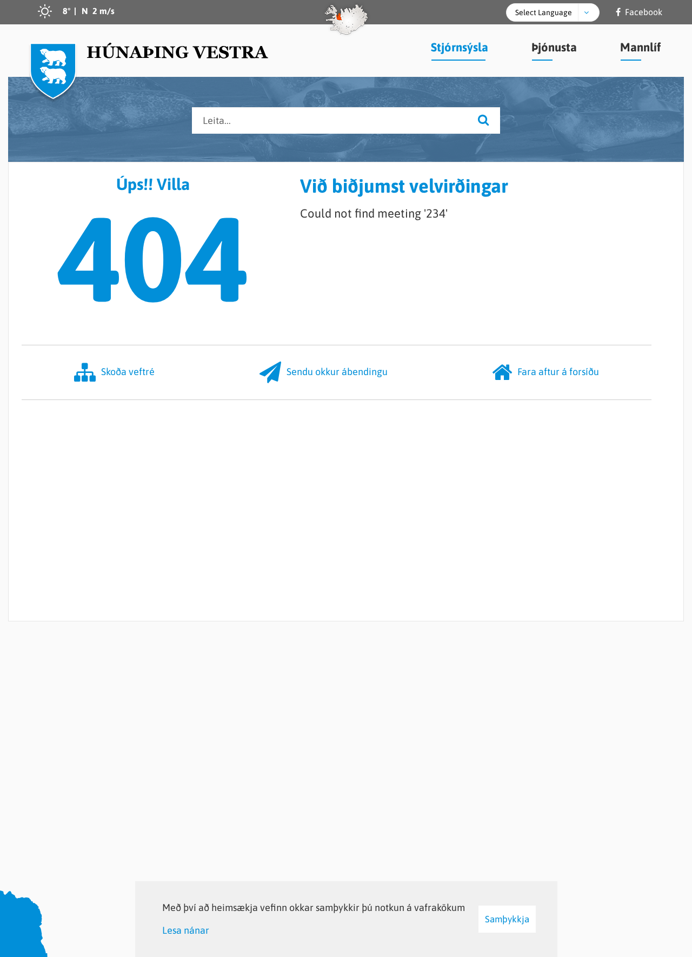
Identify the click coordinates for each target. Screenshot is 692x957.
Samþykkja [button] (507, 919)
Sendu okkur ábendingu (337, 371)
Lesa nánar (185, 930)
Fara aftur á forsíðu (558, 371)
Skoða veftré (128, 371)
